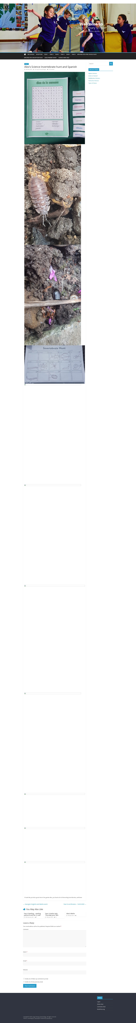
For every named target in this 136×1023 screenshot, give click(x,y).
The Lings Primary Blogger (40, 69)
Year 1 (46, 54)
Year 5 (68, 54)
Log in (98, 1001)
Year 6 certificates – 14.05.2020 (75, 904)
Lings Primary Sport (51, 57)
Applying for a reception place (33, 57)
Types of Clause (92, 83)
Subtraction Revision (93, 80)
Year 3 (57, 54)
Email (25, 961)
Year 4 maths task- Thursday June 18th (51, 914)
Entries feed (100, 1004)
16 (55, 917)
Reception (39, 54)
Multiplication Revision (94, 78)
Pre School (31, 54)
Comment (25, 929)
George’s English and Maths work (35, 904)
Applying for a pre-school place (87, 54)
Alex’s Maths (70, 913)
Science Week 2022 (64, 57)
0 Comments (51, 69)
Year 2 (51, 54)
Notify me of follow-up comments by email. (36, 979)
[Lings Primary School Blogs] (25, 54)
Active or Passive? (93, 76)
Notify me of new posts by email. (34, 982)
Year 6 (73, 54)
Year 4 (62, 54)
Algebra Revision (92, 73)
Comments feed (101, 1006)
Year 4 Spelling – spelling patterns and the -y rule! (32, 914)
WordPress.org (101, 1009)
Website (25, 969)
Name (25, 952)
